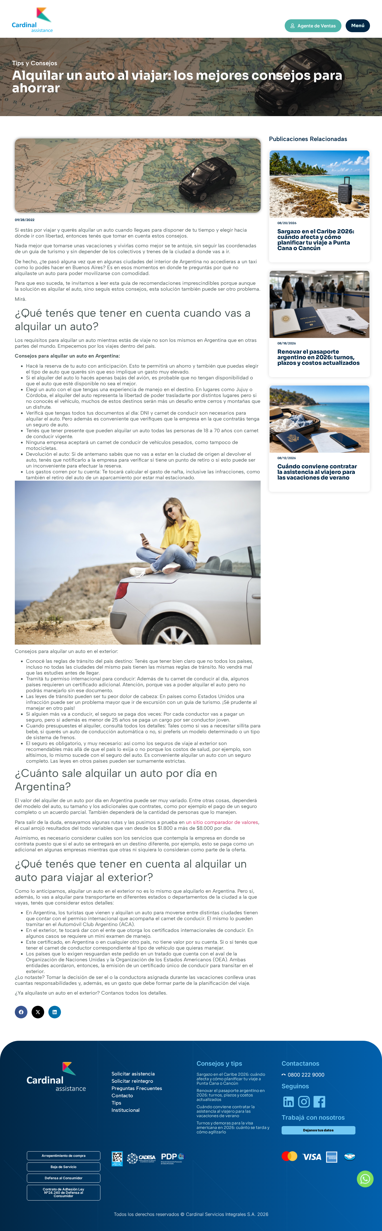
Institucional (126, 1110)
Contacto (122, 1096)
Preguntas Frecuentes (137, 1088)
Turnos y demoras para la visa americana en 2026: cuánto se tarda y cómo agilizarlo (233, 1127)
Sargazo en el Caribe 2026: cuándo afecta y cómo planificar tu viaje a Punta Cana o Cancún (231, 1079)
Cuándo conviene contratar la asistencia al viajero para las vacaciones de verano (226, 1111)
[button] (21, 1012)
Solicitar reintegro (132, 1081)
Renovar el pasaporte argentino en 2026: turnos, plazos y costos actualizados (231, 1095)
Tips (116, 1103)
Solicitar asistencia (133, 1074)
